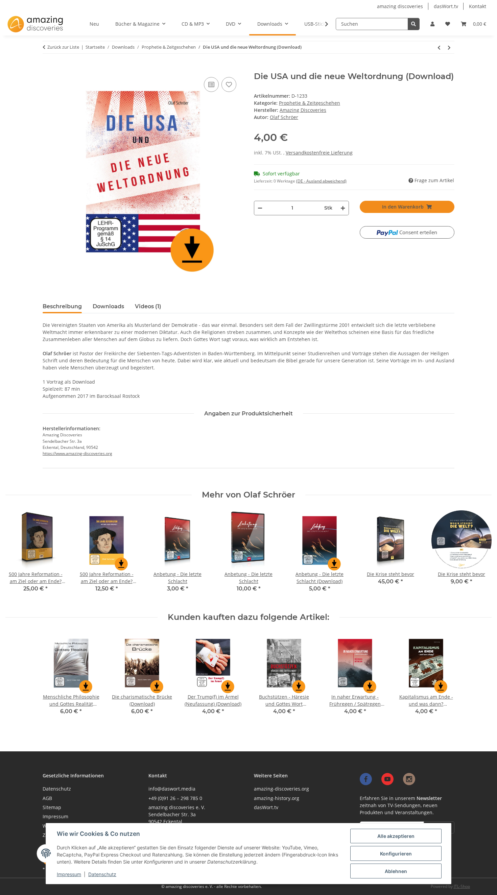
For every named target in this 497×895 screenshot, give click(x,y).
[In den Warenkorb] (46, 68)
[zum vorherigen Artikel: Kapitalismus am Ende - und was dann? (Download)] (439, 47)
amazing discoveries (400, 6)
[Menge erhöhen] (342, 208)
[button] (432, 23)
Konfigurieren (396, 853)
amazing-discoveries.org (281, 788)
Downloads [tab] (108, 306)
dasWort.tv (446, 6)
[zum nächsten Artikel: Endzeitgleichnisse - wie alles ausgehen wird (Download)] (449, 47)
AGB (47, 798)
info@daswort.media (171, 788)
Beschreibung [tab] (62, 306)
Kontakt (477, 6)
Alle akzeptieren (396, 836)
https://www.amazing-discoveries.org (77, 453)
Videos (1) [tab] (148, 306)
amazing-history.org (276, 798)
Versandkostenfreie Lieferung (319, 152)
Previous (16, 556)
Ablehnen (396, 871)
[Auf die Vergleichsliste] (211, 84)
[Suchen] (414, 24)
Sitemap (52, 807)
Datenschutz (102, 874)
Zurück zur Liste (63, 47)
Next (480, 556)
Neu (94, 24)
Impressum (69, 874)
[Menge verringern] (259, 208)
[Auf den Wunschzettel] (228, 84)
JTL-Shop (462, 886)
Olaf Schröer (284, 117)
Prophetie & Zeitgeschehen (309, 103)
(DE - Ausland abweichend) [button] (321, 181)
